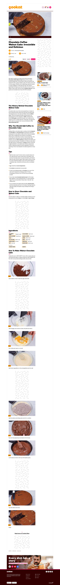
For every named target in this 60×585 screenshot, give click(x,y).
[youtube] (15, 566)
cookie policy (28, 575)
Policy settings (28, 578)
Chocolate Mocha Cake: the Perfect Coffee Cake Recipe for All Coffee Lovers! (44, 128)
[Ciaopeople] (51, 582)
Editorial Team (12, 56)
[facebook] (18, 566)
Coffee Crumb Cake (42, 82)
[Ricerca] (43, 7)
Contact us (27, 577)
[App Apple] (9, 583)
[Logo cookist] (15, 7)
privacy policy (28, 574)
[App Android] (14, 583)
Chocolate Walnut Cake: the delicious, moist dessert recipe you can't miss (44, 104)
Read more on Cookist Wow (22, 533)
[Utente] (48, 7)
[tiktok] (10, 566)
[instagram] (12, 566)
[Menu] (50, 7)
